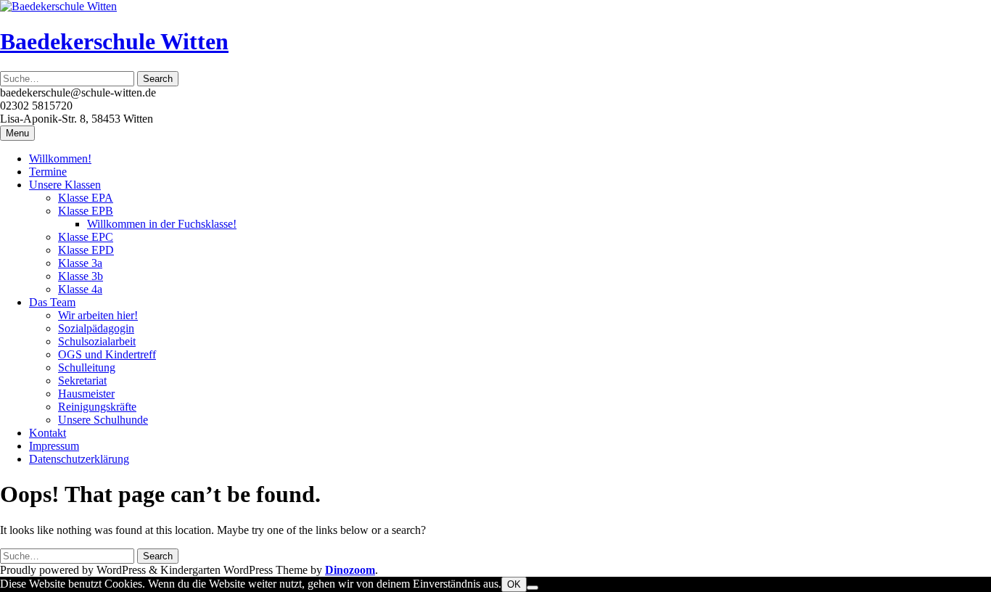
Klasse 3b (80, 276)
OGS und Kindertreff (107, 354)
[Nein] (532, 587)
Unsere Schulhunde (103, 420)
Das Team (52, 302)
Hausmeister (86, 393)
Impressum (54, 446)
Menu (17, 133)
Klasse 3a (80, 263)
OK (514, 584)
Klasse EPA (85, 198)
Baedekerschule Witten (114, 41)
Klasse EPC (85, 237)
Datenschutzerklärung (79, 459)
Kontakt (47, 433)
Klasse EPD (86, 250)
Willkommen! (60, 158)
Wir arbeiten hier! (98, 315)
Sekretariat (82, 380)
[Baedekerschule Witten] (58, 6)
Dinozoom (350, 570)
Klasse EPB (85, 211)
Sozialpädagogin (96, 328)
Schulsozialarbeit (97, 341)
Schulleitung (86, 367)
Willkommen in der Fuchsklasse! (162, 224)
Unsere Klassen (65, 184)
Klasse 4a (80, 289)
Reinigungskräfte (97, 406)
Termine (48, 171)
